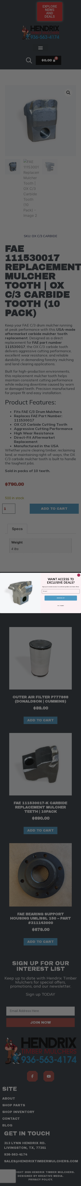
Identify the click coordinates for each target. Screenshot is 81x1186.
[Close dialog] (78, 575)
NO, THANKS (61, 605)
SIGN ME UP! (61, 598)
